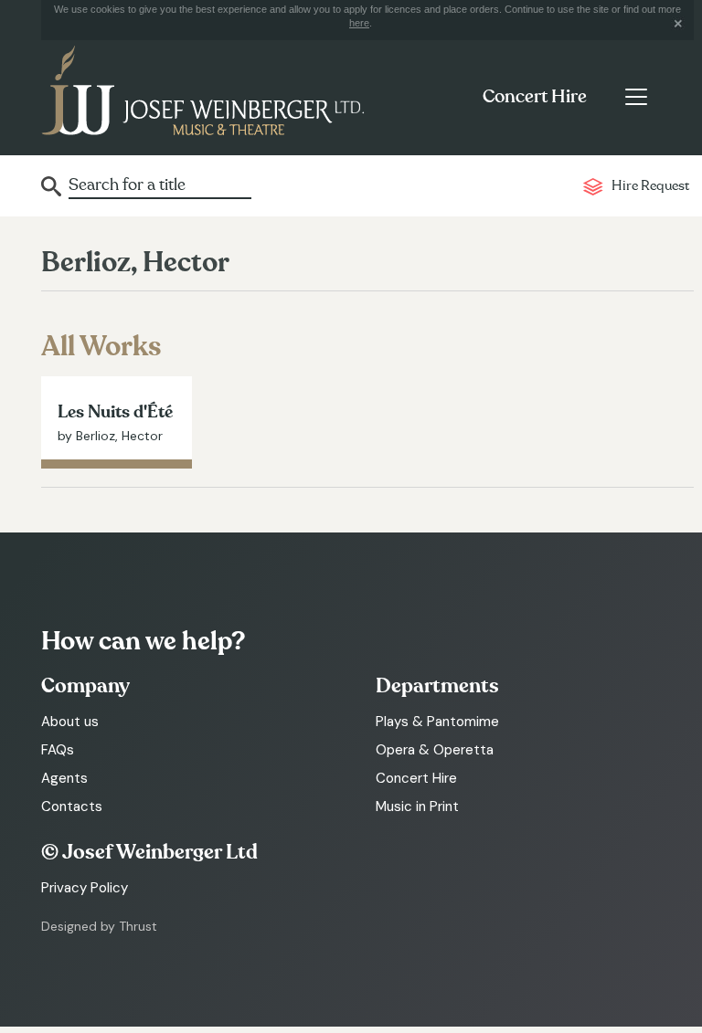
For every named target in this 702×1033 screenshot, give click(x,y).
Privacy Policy (84, 888)
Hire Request (650, 186)
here (359, 22)
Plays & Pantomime (437, 721)
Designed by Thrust (99, 926)
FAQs (57, 750)
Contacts (71, 806)
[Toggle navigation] (635, 97)
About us (70, 721)
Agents (64, 778)
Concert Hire (535, 97)
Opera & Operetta (435, 750)
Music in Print (417, 806)
